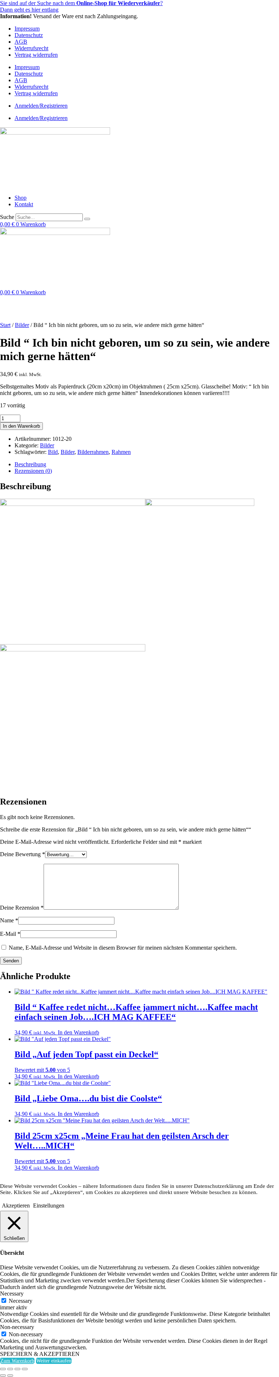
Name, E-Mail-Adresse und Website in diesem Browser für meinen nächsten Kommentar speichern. (123, 948)
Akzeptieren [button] (16, 1205)
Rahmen (121, 452)
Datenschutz (29, 35)
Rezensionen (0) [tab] (33, 471)
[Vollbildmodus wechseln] (10, 1369)
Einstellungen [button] (48, 1205)
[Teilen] (17, 1369)
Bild (53, 452)
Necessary (20, 1301)
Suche (7, 217)
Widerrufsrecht (31, 48)
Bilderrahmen (93, 452)
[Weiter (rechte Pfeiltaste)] (10, 1375)
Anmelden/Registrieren (41, 106)
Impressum (27, 28)
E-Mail (10, 934)
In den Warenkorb (21, 426)
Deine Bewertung (22, 854)
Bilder (22, 325)
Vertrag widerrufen (36, 55)
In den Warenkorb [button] (78, 1032)
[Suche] (87, 219)
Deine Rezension (22, 908)
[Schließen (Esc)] (25, 1369)
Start (5, 325)
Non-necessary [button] (17, 1327)
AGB (21, 42)
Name (9, 920)
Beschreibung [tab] (30, 464)
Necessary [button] (12, 1293)
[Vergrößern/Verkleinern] (3, 1369)
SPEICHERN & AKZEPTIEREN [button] (40, 1354)
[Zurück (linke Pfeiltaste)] (3, 1375)
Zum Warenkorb (17, 1361)
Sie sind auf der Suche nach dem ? (81, 3)
